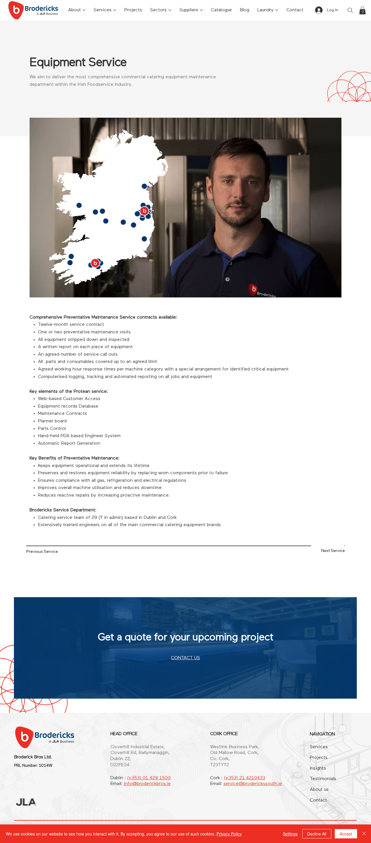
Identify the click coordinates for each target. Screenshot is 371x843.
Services (319, 747)
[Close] (364, 833)
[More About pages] (84, 10)
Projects (319, 757)
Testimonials (323, 779)
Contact (318, 800)
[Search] (350, 10)
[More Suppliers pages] (201, 10)
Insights (318, 768)
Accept (346, 834)
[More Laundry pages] (276, 10)
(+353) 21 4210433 (244, 778)
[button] (362, 10)
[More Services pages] (114, 10)
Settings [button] (290, 834)
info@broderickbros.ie (147, 784)
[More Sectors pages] (169, 10)
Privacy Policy (229, 834)
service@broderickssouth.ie (252, 784)
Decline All (316, 834)
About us (319, 789)
